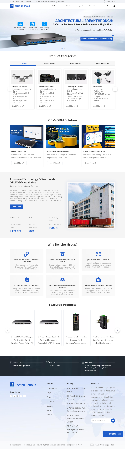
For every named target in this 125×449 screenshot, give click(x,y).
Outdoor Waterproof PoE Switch (75, 99)
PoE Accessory (97, 86)
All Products (56, 6)
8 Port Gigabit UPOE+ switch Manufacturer (77, 409)
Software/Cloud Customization (94, 151)
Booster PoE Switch (75, 96)
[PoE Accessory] (103, 77)
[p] (21, 396)
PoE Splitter (98, 91)
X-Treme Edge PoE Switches (74, 86)
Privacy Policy (76, 445)
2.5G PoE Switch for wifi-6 (76, 390)
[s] (17, 396)
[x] (24, 396)
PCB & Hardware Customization (58, 151)
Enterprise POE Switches (19, 86)
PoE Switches (23, 63)
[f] (11, 396)
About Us (92, 6)
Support (80, 6)
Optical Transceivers (102, 63)
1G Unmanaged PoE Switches (21, 94)
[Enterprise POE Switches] (22, 77)
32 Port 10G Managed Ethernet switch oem (75, 429)
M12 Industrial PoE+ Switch (75, 90)
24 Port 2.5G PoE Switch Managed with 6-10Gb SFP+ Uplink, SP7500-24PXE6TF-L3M (22, 337)
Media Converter (75, 63)
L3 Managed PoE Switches (20, 101)
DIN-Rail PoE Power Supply (102, 96)
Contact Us (104, 6)
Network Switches (49, 63)
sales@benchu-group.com (21, 366)
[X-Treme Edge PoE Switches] (76, 77)
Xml (68, 445)
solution (50, 401)
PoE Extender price (76, 403)
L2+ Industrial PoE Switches (47, 97)
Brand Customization (18, 151)
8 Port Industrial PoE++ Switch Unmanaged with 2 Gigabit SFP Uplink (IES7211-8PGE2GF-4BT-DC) (76, 337)
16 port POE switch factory (76, 397)
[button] (60, 48)
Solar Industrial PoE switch (75, 94)
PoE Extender (99, 93)
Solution (68, 6)
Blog (49, 397)
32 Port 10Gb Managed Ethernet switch (75, 418)
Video (49, 410)
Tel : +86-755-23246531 (22, 1)
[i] (14, 396)
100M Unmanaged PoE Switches (22, 90)
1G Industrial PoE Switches (47, 94)
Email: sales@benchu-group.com (51, 1)
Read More (16, 106)
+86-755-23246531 (55, 366)
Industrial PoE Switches (46, 86)
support (50, 405)
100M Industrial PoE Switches (48, 90)
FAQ (49, 392)
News (49, 414)
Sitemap (61, 445)
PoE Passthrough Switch (101, 99)
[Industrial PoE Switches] (49, 77)
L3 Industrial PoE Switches (47, 101)
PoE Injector (99, 89)
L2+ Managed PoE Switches (20, 97)
